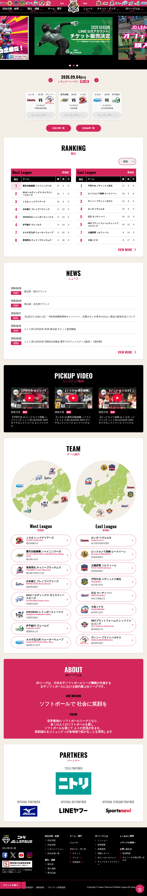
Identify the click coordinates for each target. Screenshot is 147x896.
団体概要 (101, 845)
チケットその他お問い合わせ (133, 858)
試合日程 (52, 840)
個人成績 (52, 868)
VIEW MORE (125, 249)
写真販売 (76, 862)
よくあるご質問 (127, 836)
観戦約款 (40, 887)
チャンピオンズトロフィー (108, 863)
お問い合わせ (126, 849)
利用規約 (29, 887)
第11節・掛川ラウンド (35, 291)
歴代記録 (52, 873)
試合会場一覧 (54, 853)
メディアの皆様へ (128, 842)
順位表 (51, 864)
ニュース (88, 9)
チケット (76, 853)
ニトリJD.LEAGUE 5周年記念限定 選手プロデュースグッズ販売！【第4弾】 (63, 341)
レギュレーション (56, 849)
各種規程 (101, 849)
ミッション (102, 840)
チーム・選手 (55, 9)
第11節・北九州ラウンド (37, 304)
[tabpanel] (73, 36)
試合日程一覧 (59, 128)
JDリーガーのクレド (106, 857)
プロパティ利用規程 (56, 887)
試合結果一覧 (89, 128)
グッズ (75, 857)
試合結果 (52, 845)
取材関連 (126, 853)
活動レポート (103, 853)
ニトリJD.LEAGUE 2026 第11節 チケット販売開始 (50, 329)
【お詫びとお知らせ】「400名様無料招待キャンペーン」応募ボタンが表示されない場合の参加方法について (79, 316)
